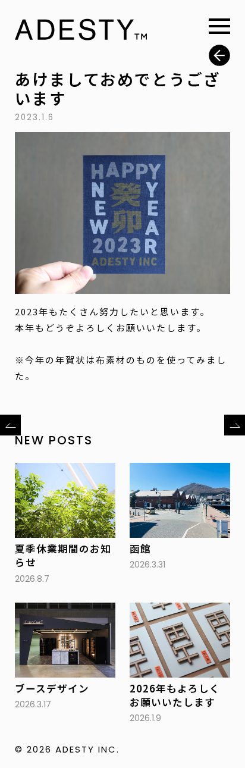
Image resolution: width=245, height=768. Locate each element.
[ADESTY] (81, 32)
